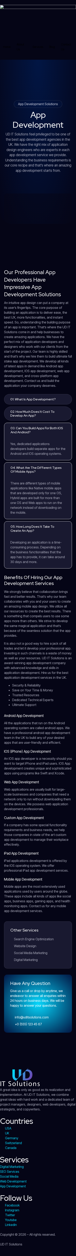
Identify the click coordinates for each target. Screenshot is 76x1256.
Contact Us (66, 47)
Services (37, 47)
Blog (52, 47)
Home (7, 47)
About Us (20, 47)
